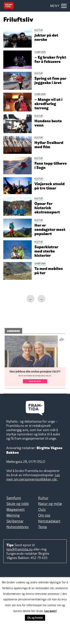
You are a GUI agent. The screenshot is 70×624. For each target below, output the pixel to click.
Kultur (43, 497)
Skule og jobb (17, 503)
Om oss (44, 515)
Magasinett (15, 509)
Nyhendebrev (17, 526)
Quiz (42, 509)
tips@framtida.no (19, 549)
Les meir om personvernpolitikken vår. (33, 477)
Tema (42, 526)
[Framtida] (8, 6)
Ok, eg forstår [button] (35, 617)
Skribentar (15, 521)
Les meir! (50, 611)
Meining (13, 515)
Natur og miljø (50, 503)
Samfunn (13, 497)
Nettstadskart (49, 521)
